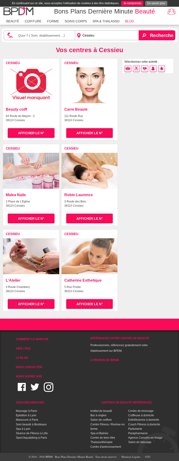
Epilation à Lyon (26, 415)
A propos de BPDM (104, 360)
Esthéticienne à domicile (143, 419)
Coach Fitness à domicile (144, 424)
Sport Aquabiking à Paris (31, 437)
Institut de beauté (101, 411)
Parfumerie (135, 428)
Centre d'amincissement (105, 446)
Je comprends (132, 3)
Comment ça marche (32, 339)
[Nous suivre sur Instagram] (48, 390)
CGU (148, 456)
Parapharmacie (138, 433)
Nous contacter (29, 367)
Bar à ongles (98, 415)
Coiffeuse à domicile (141, 415)
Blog (129, 21)
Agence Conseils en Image (145, 437)
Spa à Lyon (23, 428)
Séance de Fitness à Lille (32, 433)
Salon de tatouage (139, 442)
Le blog (22, 357)
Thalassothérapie (101, 442)
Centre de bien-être (102, 437)
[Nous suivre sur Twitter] (35, 390)
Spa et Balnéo (99, 433)
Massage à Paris (26, 411)
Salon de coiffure (101, 419)
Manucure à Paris (27, 419)
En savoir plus (156, 3)
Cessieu (13, 63)
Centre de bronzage (141, 411)
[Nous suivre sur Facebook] (22, 390)
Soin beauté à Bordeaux (31, 424)
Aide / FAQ (23, 348)
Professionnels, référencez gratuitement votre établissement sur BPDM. (119, 344)
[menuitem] (12, 21)
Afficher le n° (31, 133)
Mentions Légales (130, 456)
